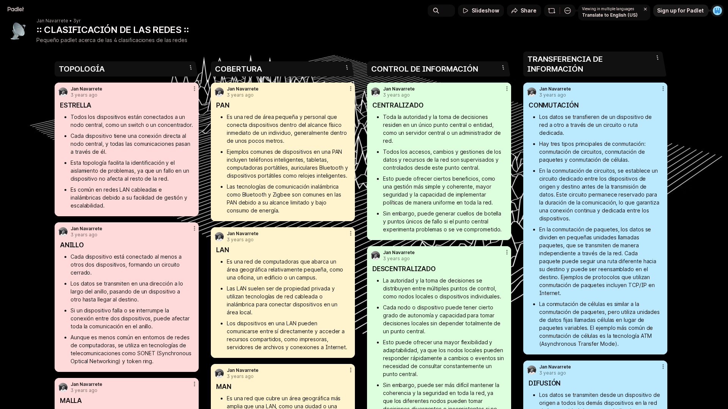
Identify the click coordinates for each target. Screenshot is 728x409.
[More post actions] (194, 89)
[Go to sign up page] (717, 11)
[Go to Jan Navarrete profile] (62, 92)
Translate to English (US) (610, 15)
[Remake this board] (551, 11)
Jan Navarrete (52, 20)
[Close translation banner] (645, 9)
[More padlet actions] (567, 11)
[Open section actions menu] (190, 67)
